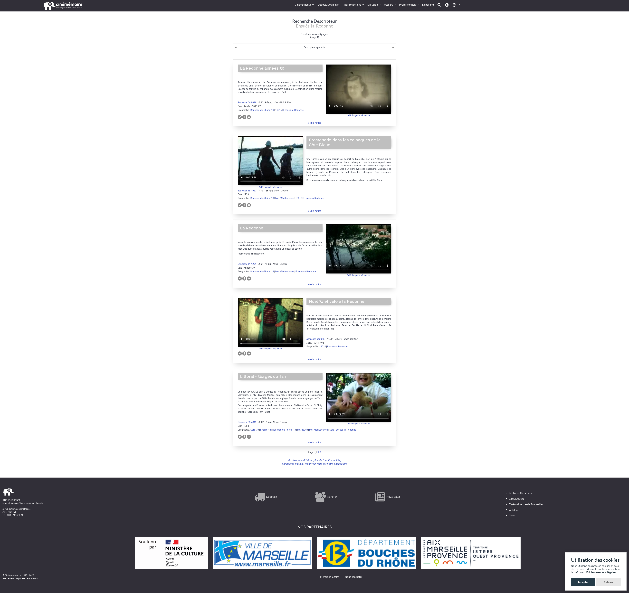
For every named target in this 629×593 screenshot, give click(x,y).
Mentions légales (329, 576)
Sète (331, 429)
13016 (298, 198)
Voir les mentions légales (601, 572)
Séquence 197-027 (247, 190)
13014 (322, 346)
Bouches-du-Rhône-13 (262, 110)
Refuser (608, 582)
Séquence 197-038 (247, 264)
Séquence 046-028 (247, 102)
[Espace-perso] (447, 5)
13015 (278, 110)
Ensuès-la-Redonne (293, 110)
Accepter (583, 582)
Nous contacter (353, 576)
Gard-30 (254, 429)
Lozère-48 (265, 429)
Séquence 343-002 (315, 339)
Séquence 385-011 (247, 422)
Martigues (302, 429)
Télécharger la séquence (358, 115)
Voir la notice (314, 123)
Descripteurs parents (314, 47)
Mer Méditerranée (284, 198)
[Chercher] (440, 5)
